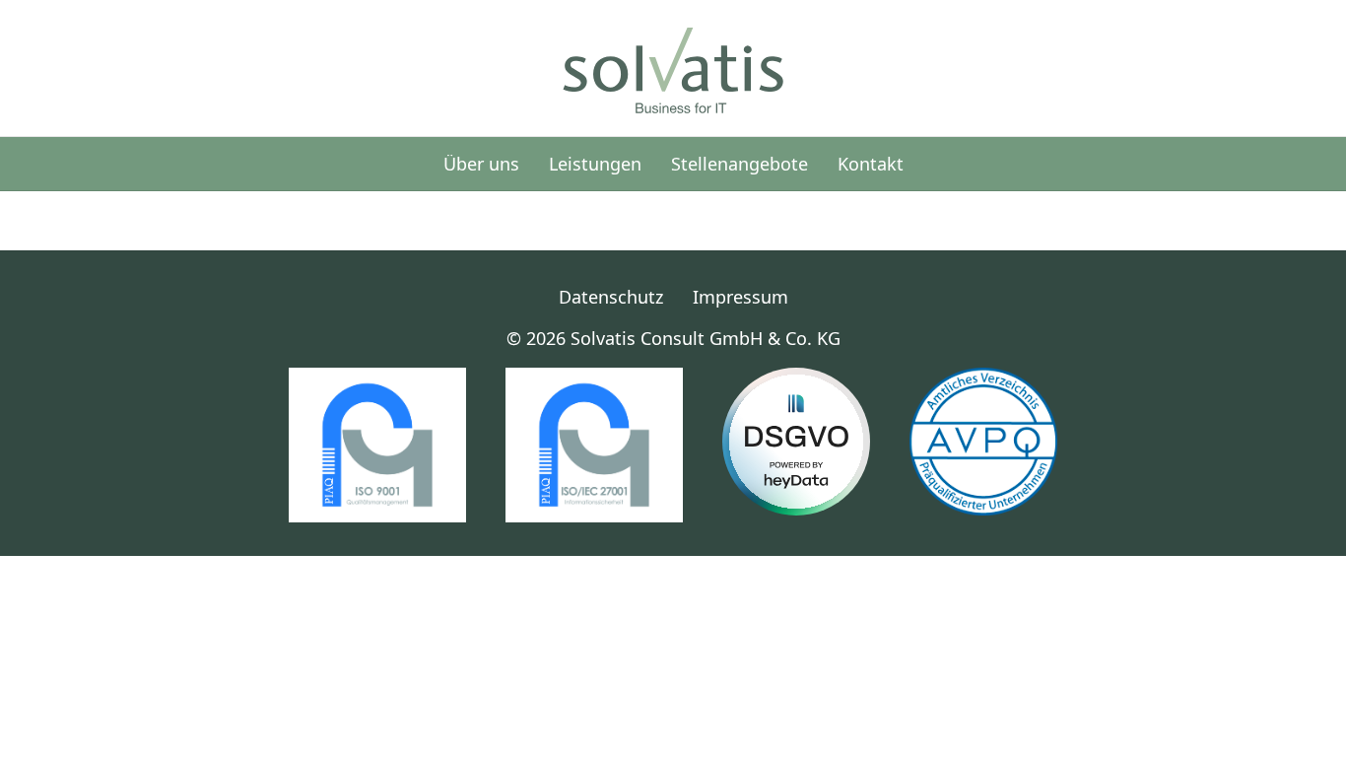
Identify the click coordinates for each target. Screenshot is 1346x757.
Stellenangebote (739, 163)
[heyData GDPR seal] (796, 442)
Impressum (740, 297)
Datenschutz (611, 297)
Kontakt (871, 163)
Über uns (481, 163)
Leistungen (595, 163)
